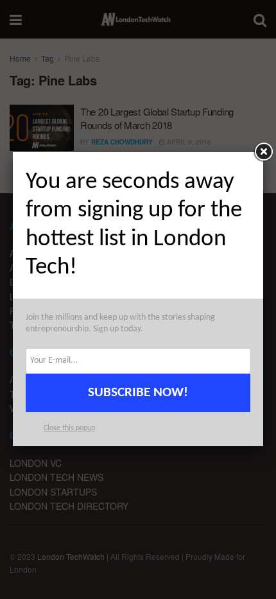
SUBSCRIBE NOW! (138, 392)
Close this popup (69, 428)
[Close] (263, 152)
